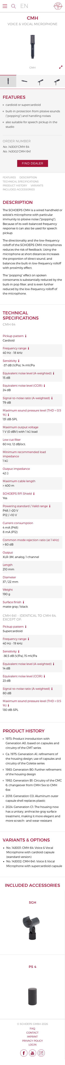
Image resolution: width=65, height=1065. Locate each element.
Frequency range (14, 348)
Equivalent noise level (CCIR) (22, 385)
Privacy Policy (32, 1040)
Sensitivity (10, 360)
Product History (15, 185)
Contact (32, 1032)
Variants (37, 185)
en (24, 6)
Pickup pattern (13, 336)
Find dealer (32, 163)
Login (32, 1044)
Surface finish (12, 602)
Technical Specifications (21, 181)
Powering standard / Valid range (25, 506)
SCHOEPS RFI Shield (17, 493)
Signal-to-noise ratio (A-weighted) (26, 398)
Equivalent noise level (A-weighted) (27, 373)
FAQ (32, 1028)
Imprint (32, 1036)
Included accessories (19, 189)
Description (28, 177)
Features (9, 177)
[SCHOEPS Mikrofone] (58, 6)
